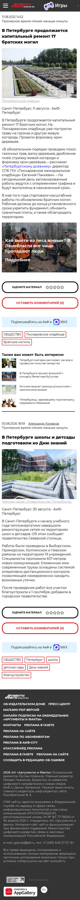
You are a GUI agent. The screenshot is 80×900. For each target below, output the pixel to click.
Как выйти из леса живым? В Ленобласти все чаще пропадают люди (37, 246)
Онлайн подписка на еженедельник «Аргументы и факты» (36, 717)
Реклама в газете (39, 725)
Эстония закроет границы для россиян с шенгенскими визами (45, 388)
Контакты (12, 725)
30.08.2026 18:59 (13, 423)
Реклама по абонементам (26, 737)
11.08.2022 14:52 (12, 17)
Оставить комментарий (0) (40, 303)
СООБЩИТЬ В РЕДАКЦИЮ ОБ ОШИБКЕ (34, 760)
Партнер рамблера (38, 880)
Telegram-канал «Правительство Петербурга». (37, 502)
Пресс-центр (59, 704)
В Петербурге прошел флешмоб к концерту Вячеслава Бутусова (41, 375)
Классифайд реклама (22, 748)
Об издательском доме (24, 704)
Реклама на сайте (19, 731)
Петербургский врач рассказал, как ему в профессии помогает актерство (46, 362)
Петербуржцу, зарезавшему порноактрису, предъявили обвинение (47, 401)
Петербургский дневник (21, 101)
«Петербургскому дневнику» (26, 166)
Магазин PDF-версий (21, 710)
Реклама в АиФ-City (20, 742)
